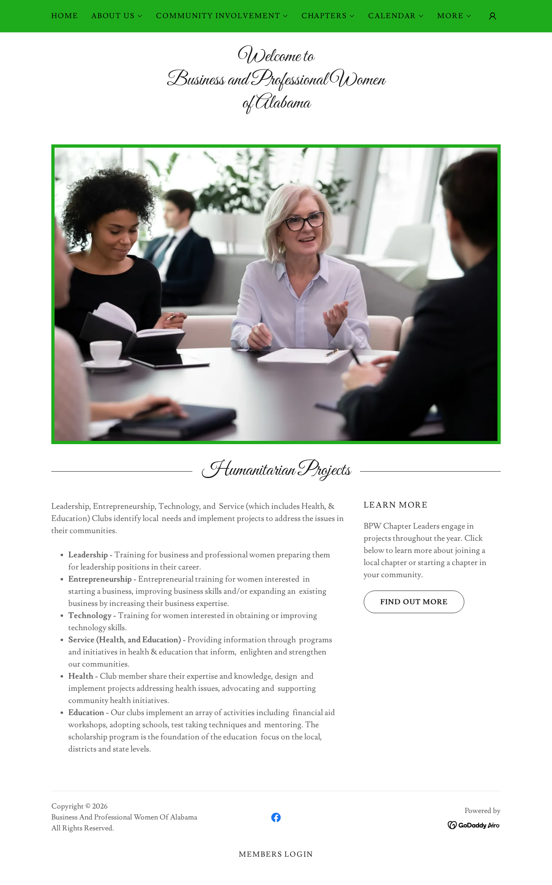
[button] (117, 16)
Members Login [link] (276, 854)
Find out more (414, 602)
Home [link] (64, 16)
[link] (276, 817)
